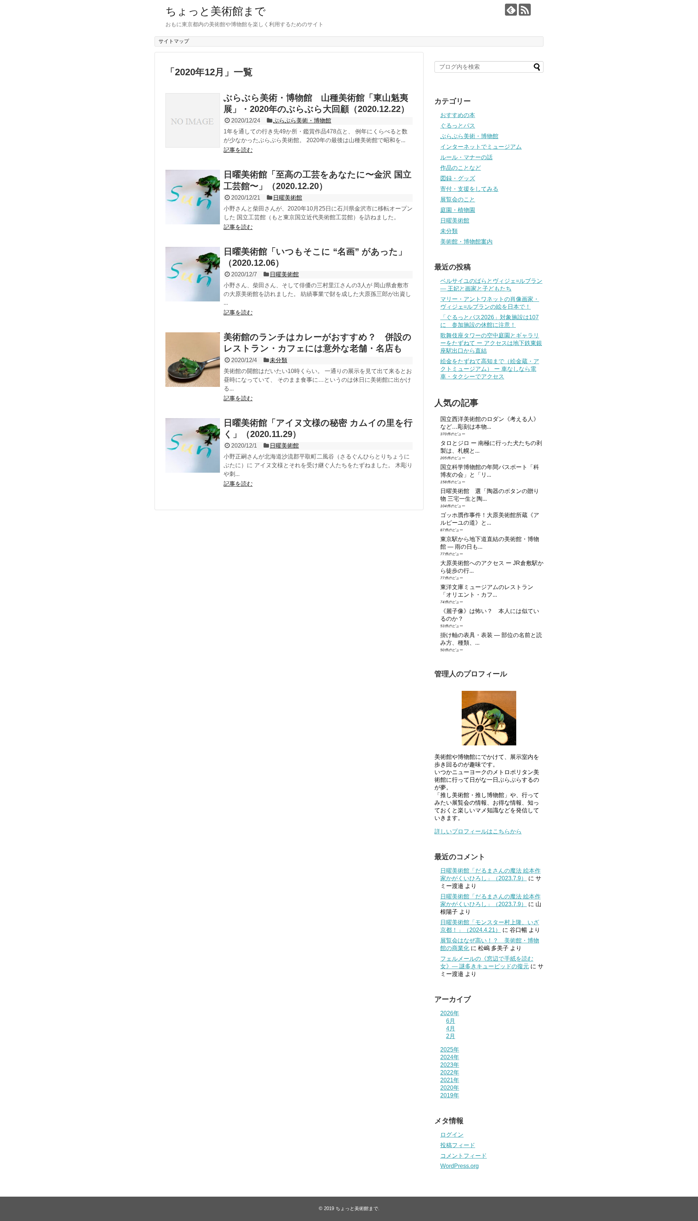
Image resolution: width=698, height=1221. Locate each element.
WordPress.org (459, 1166)
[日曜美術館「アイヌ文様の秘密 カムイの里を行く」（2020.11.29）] (192, 445)
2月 (450, 1036)
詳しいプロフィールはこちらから (478, 831)
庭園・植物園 (457, 210)
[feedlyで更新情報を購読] (511, 10)
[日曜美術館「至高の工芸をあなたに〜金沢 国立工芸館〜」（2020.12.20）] (192, 197)
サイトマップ (174, 41)
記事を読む (238, 150)
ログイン (452, 1135)
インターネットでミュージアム (481, 147)
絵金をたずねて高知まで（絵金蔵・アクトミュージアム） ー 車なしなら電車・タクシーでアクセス (489, 369)
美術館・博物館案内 (466, 242)
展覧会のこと (457, 199)
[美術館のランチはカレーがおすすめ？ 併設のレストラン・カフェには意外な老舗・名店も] (192, 359)
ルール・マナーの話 (466, 157)
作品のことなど (460, 168)
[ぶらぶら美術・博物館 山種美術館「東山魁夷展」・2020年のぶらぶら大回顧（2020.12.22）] (192, 120)
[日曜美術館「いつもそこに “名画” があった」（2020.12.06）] (192, 274)
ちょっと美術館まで (215, 11)
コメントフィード (463, 1156)
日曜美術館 (287, 198)
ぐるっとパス (457, 126)
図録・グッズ (457, 178)
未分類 (278, 360)
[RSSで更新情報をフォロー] (525, 10)
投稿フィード (457, 1145)
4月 (450, 1028)
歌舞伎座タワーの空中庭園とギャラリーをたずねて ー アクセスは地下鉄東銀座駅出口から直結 (491, 343)
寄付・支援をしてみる (469, 189)
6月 (450, 1021)
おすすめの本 (457, 115)
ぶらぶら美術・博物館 (302, 120)
